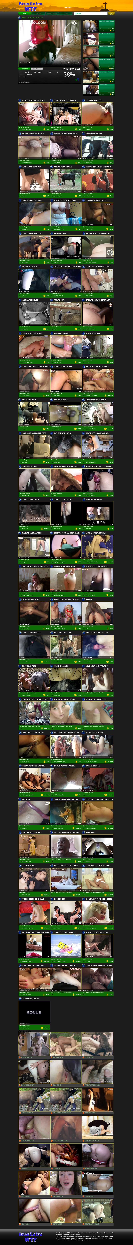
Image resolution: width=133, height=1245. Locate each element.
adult (32, 595)
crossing (63, 628)
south (87, 462)
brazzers (88, 229)
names (95, 395)
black (90, 828)
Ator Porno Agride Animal (106, 21)
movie (23, 395)
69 (60, 262)
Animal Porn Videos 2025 (106, 59)
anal (29, 695)
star (23, 894)
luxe (28, 495)
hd (25, 295)
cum (25, 429)
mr (93, 196)
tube (26, 329)
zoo (24, 77)
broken (55, 961)
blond (93, 828)
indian (87, 495)
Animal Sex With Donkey (106, 72)
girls (89, 961)
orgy (58, 262)
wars (26, 894)
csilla (87, 828)
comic (23, 528)
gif (30, 162)
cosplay (24, 229)
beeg (23, 828)
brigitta (55, 562)
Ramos (38, 14)
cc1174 (88, 928)
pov (23, 961)
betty (92, 295)
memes (61, 129)
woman (58, 595)
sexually (60, 961)
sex (58, 129)
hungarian (59, 761)
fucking (94, 429)
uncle (30, 362)
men (61, 828)
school (91, 495)
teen (64, 761)
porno (57, 462)
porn (55, 162)
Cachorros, (29, 74)
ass (58, 362)
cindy (23, 994)
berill (87, 295)
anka (59, 628)
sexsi (87, 628)
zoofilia (24, 495)
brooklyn (24, 595)
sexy (87, 595)
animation (27, 162)
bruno (27, 129)
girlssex (60, 695)
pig (86, 362)
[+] (75, 79)
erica (23, 362)
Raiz (24, 14)
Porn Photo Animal (104, 34)
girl (94, 495)
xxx (60, 362)
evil (91, 196)
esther (23, 129)
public (55, 795)
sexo (95, 761)
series (90, 429)
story (58, 528)
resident (88, 196)
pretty (61, 795)
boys (23, 196)
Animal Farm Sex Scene (106, 46)
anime (87, 162)
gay (55, 462)
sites (90, 662)
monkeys (58, 196)
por (87, 795)
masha (87, 562)
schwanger (61, 562)
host (57, 429)
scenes (58, 229)
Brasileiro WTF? (30, 6)
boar (23, 695)
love (23, 861)
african (91, 462)
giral (90, 861)
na (65, 562)
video (58, 162)
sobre (27, 928)
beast (30, 129)
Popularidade (52, 14)
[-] (78, 79)
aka (90, 295)
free (87, 528)
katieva (92, 562)
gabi (87, 329)
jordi (60, 295)
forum (87, 129)
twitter (26, 662)
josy (91, 928)
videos (93, 595)
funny (55, 129)
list (92, 662)
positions (90, 395)
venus (27, 362)
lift (62, 295)
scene (29, 861)
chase (29, 595)
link (95, 262)
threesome (30, 961)
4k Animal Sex (103, 84)
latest (58, 395)
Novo (66, 14)
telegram (91, 262)
